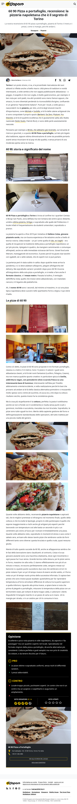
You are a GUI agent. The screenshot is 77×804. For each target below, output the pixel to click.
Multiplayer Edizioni (29, 794)
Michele (28, 111)
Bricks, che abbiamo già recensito (42, 130)
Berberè (41, 114)
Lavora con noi (59, 782)
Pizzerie (43, 31)
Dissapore (34, 31)
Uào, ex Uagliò (57, 240)
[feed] (7, 788)
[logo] (15, 4)
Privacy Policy (42, 782)
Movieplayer (36, 792)
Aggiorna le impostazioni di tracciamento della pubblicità (41, 784)
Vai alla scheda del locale (38, 759)
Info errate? (38, 762)
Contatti (50, 782)
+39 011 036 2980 (17, 754)
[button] (55, 80)
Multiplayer (27, 792)
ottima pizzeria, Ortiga (22, 222)
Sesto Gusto (20, 121)
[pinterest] (16, 788)
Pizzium (56, 114)
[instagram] (19, 788)
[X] (10, 788)
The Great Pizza (65, 792)
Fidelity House (54, 792)
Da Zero (49, 114)
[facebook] (13, 788)
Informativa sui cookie (30, 782)
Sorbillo (37, 111)
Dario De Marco (16, 80)
